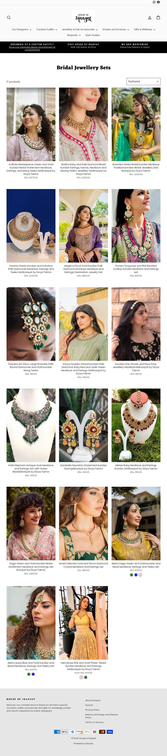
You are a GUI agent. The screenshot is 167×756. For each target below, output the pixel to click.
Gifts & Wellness (143, 29)
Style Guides (92, 35)
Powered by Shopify (83, 743)
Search (89, 705)
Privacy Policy (92, 709)
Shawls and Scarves (115, 29)
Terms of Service (94, 722)
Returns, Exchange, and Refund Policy (101, 716)
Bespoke (72, 35)
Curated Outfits (45, 29)
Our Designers (20, 29)
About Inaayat (92, 700)
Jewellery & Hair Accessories (78, 29)
